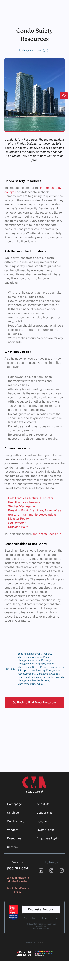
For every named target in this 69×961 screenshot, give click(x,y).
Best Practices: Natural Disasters (30, 498)
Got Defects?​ (17, 523)
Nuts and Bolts (18, 527)
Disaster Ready (18, 518)
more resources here (47, 534)
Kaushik (40, 942)
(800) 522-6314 (17, 868)
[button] (34, 702)
